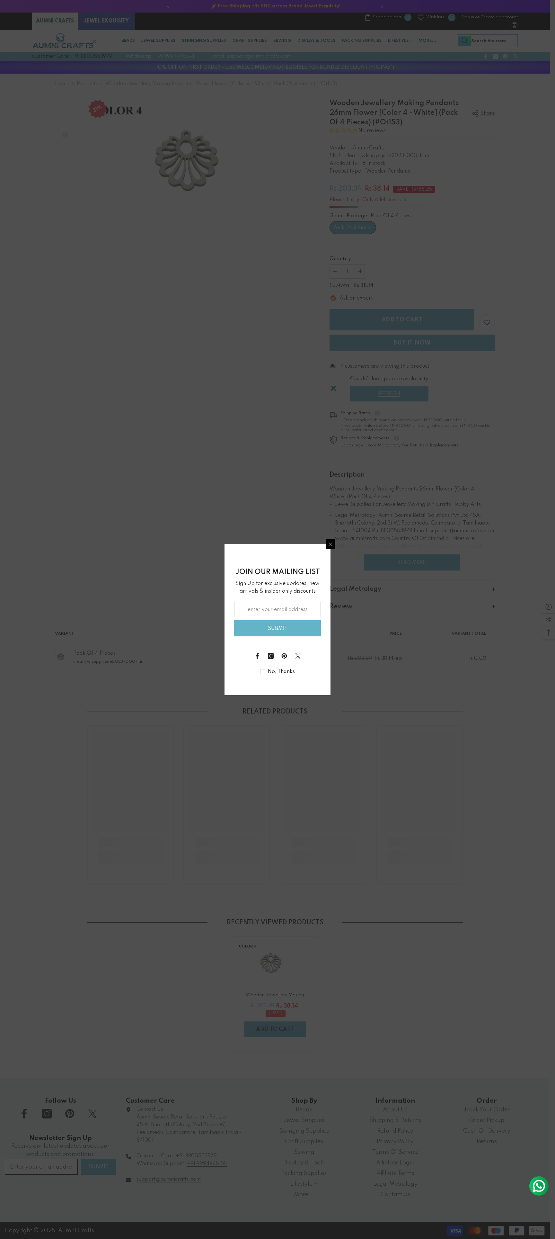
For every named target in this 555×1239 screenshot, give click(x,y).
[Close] (330, 544)
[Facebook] (257, 656)
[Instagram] (271, 656)
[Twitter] (297, 656)
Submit (277, 628)
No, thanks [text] (281, 671)
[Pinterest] (284, 656)
